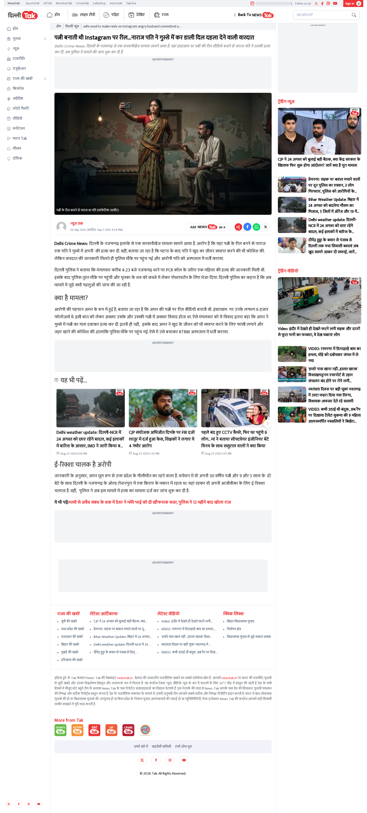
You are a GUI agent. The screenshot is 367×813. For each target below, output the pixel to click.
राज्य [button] (165, 14)
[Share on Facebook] (247, 227)
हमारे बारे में (141, 746)
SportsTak (32, 3)
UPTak (47, 3)
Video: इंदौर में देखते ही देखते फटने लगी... (187, 621)
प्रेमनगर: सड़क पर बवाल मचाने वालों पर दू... (120, 629)
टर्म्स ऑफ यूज (183, 746)
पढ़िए (115, 14)
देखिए (140, 14)
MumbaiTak (64, 3)
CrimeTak (82, 3)
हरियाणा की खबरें (72, 660)
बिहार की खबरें (70, 644)
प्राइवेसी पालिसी (161, 746)
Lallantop (99, 3)
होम (57, 14)
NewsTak (14, 3)
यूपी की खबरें (69, 621)
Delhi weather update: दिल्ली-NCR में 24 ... (122, 644)
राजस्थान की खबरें (72, 637)
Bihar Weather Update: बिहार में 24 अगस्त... (123, 637)
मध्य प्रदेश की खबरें (72, 629)
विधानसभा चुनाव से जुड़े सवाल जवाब (249, 637)
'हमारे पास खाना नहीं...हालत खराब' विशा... (186, 637)
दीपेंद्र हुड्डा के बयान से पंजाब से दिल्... (115, 652)
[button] (259, 15)
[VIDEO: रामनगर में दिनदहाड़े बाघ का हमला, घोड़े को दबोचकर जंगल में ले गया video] (292, 354)
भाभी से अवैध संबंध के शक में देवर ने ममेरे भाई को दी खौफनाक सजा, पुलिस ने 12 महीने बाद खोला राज (150, 502)
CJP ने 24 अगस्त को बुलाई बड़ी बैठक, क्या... (120, 621)
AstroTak (116, 3)
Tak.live (131, 3)
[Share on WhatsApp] (256, 227)
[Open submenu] (45, 39)
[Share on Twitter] (265, 227)
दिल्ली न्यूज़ (72, 26)
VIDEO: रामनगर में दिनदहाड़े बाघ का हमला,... (188, 629)
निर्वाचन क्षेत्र (234, 629)
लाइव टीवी (87, 14)
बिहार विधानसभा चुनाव (240, 621)
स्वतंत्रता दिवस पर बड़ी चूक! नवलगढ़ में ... (186, 644)
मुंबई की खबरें (69, 652)
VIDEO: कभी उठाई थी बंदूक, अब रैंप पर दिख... (189, 652)
